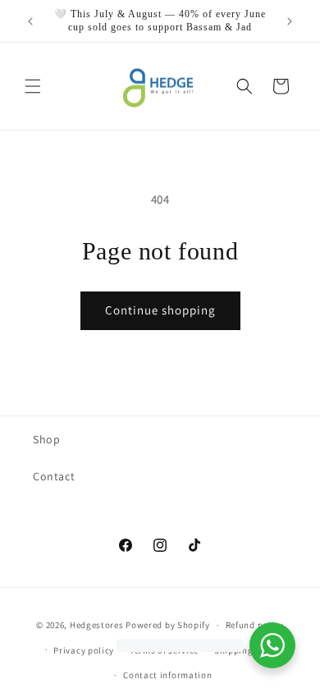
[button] (33, 86)
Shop (46, 439)
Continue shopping (160, 310)
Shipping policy (248, 650)
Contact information (167, 675)
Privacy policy (83, 650)
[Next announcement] (290, 21)
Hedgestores (97, 625)
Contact (54, 476)
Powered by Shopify (168, 625)
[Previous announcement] (30, 21)
